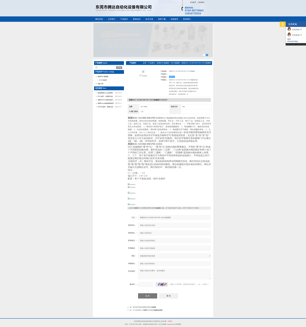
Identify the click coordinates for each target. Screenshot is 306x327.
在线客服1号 (296, 30)
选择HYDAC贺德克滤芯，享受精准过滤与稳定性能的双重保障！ (106, 100)
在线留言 (174, 19)
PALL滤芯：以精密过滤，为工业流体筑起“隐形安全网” (106, 97)
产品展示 (124, 19)
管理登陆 (178, 324)
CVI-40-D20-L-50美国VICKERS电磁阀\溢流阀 (147, 310)
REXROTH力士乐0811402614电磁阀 (144, 307)
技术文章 (149, 19)
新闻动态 (137, 19)
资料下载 (162, 19)
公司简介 (111, 19)
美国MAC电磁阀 (103, 76)
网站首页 (99, 19)
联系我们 (187, 19)
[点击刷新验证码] (162, 284)
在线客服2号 (296, 35)
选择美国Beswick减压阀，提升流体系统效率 (106, 93)
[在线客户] (283, 24)
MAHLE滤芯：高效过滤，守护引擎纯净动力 (106, 107)
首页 (144, 63)
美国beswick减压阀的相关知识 (106, 103)
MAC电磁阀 (103, 80)
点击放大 (144, 76)
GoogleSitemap (170, 324)
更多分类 (100, 84)
